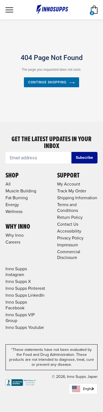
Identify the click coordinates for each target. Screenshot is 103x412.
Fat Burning (16, 198)
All (8, 184)
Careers (12, 242)
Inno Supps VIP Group (20, 318)
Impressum (67, 245)
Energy (12, 204)
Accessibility (69, 231)
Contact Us (67, 224)
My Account (68, 184)
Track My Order (71, 191)
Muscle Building (20, 191)
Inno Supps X (18, 281)
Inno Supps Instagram (16, 272)
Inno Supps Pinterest (25, 288)
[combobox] (83, 388)
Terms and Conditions (67, 207)
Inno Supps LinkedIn (24, 295)
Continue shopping (47, 82)
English (88, 388)
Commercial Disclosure (68, 255)
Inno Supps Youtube (24, 327)
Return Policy (70, 217)
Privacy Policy (70, 238)
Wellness (14, 211)
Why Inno (14, 235)
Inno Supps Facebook (16, 305)
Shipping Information (77, 198)
